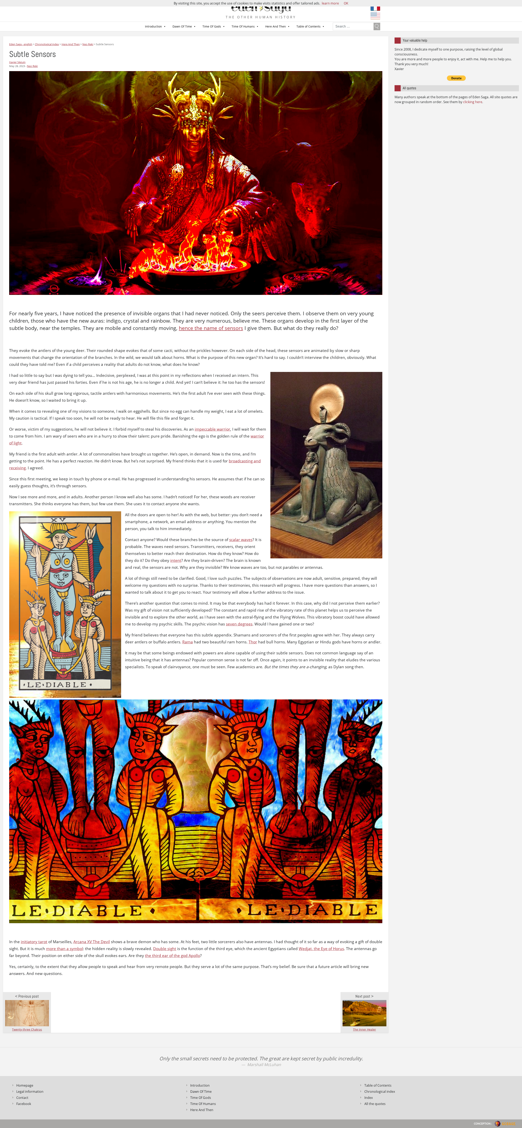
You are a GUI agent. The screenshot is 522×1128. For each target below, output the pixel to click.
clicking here (472, 102)
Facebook (23, 1104)
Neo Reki (32, 66)
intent (175, 560)
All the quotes (375, 1104)
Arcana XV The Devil (91, 941)
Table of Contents (308, 26)
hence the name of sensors (211, 328)
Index (368, 1097)
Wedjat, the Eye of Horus (321, 948)
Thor (253, 642)
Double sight (164, 948)
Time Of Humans (243, 26)
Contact (22, 1097)
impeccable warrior (212, 429)
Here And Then (275, 26)
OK (346, 3)
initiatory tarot (34, 941)
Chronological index (379, 1091)
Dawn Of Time (182, 26)
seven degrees (239, 624)
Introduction (153, 26)
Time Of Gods (211, 26)
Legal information (29, 1091)
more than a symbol (64, 948)
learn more (330, 3)
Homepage (24, 1085)
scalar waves (240, 539)
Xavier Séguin (17, 62)
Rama (187, 642)
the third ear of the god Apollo (172, 955)
